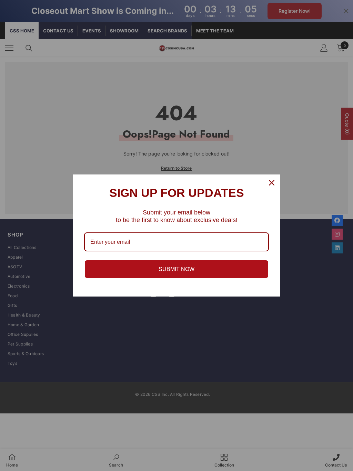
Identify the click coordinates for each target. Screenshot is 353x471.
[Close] (271, 182)
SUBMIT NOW (176, 269)
